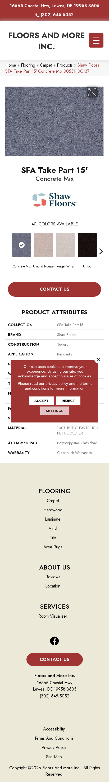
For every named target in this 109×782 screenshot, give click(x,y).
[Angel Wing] (65, 245)
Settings (54, 411)
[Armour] (87, 245)
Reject (68, 400)
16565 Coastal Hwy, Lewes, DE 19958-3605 (54, 6)
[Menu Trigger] (96, 40)
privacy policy (57, 383)
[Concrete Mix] (22, 245)
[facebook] (54, 641)
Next (101, 243)
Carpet (46, 65)
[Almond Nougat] (43, 245)
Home (10, 65)
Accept (41, 400)
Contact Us (55, 289)
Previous (8, 243)
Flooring (28, 65)
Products (65, 65)
